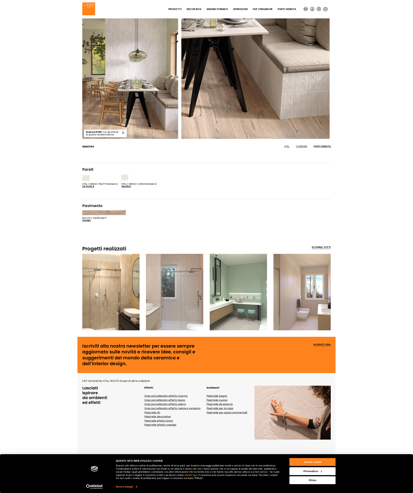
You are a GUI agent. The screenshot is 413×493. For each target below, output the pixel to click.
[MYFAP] (319, 9)
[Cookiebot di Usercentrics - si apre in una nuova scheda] (94, 486)
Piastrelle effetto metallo (160, 425)
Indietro (88, 146)
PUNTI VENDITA (322, 146)
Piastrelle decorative (157, 416)
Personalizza (310, 471)
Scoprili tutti (321, 247)
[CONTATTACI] (306, 9)
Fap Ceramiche (262, 9)
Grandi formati (217, 9)
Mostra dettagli (124, 486)
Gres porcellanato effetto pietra (165, 404)
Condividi (301, 146)
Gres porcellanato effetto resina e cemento (172, 408)
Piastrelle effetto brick (158, 421)
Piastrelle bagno (216, 396)
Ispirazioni (240, 9)
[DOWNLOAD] (312, 9)
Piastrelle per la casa (219, 408)
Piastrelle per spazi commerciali (226, 412)
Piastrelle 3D (152, 412)
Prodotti (174, 9)
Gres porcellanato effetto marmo (166, 396)
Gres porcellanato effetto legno (164, 400)
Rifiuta (312, 480)
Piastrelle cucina (216, 400)
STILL (286, 146)
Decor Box (194, 9)
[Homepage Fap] (88, 9)
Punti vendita (287, 9)
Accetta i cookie (313, 462)
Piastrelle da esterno (219, 404)
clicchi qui (191, 475)
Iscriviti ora (322, 344)
